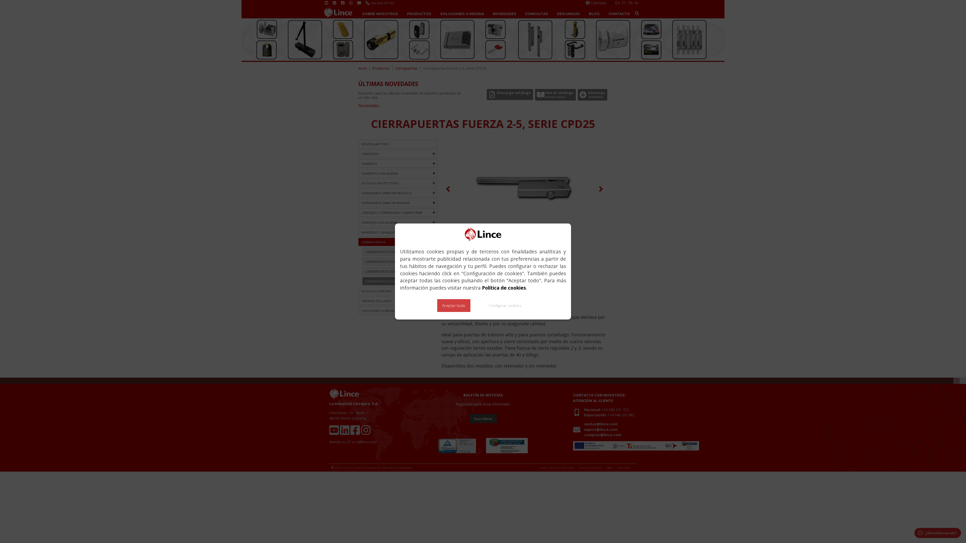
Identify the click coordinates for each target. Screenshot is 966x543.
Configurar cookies (505, 305)
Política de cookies (504, 287)
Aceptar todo (453, 305)
